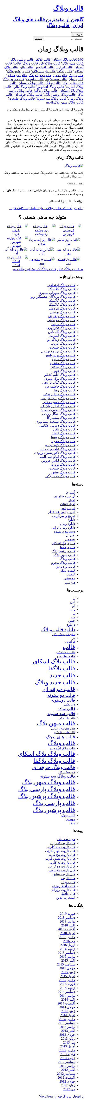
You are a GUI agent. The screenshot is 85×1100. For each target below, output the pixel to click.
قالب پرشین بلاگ (22, 59)
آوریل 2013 (67, 1046)
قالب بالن (26, 67)
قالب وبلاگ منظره (62, 363)
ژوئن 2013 (68, 1038)
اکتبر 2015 (68, 960)
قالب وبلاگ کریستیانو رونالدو (34, 269)
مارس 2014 (67, 1019)
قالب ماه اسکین (66, 718)
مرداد (42, 243)
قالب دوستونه (63, 700)
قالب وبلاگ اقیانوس (50, 87)
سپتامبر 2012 (66, 1073)
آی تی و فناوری (64, 496)
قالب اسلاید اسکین (65, 652)
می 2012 (69, 1089)
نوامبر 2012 (67, 1066)
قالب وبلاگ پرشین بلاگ (60, 94)
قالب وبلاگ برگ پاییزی (59, 378)
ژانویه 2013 (67, 1058)
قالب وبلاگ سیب (63, 359)
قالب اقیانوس (44, 67)
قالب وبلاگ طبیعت (22, 98)
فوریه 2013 (67, 1054)
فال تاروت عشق (63, 874)
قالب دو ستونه (61, 695)
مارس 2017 (67, 937)
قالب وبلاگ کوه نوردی (60, 445)
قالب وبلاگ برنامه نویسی (58, 351)
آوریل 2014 (67, 1015)
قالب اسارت (64, 67)
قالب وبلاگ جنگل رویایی (58, 413)
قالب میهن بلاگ (72, 63)
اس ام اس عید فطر (61, 512)
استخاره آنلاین (65, 897)
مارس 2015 (67, 980)
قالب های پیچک (73, 83)
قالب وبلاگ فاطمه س (60, 386)
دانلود (71, 519)
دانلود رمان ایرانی (63, 527)
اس (72, 602)
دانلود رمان (67, 523)
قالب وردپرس (65, 566)
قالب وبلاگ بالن (24, 87)
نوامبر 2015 (67, 956)
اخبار (71, 500)
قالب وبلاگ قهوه (64, 371)
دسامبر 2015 (66, 952)
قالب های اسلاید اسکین (63, 728)
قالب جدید (60, 75)
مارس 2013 (67, 1050)
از (74, 598)
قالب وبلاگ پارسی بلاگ (46, 789)
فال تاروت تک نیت (62, 843)
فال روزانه (68, 882)
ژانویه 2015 (67, 988)
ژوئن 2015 (68, 972)
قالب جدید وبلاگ (40, 75)
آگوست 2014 (66, 1003)
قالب (17, 63)
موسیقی (69, 578)
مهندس (70, 819)
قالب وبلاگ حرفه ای (28, 94)
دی (68, 263)
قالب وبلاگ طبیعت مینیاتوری (55, 421)
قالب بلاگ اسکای (64, 59)
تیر (68, 243)
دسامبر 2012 (66, 1062)
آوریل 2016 (67, 945)
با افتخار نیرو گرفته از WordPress (61, 1096)
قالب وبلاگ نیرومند (62, 308)
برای (73, 610)
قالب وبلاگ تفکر (70, 269)
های (72, 823)
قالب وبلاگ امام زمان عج (57, 406)
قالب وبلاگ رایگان (66, 772)
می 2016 (69, 941)
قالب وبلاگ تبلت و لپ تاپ (57, 449)
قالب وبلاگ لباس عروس (58, 460)
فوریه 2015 (67, 984)
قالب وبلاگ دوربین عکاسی (57, 425)
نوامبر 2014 (67, 995)
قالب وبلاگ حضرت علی (58, 402)
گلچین (71, 574)
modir (50, 102)
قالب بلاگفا (43, 59)
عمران (70, 535)
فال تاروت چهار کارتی (60, 851)
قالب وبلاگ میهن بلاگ (68, 102)
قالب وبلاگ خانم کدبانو (59, 374)
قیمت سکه (67, 570)
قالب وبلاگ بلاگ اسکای (46, 753)
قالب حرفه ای (17, 75)
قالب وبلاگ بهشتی (62, 312)
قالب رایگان (69, 704)
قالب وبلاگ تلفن (64, 429)
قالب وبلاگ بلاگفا (46, 90)
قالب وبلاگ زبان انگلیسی (58, 398)
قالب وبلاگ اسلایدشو (62, 748)
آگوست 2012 (66, 1077)
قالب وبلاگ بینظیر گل (60, 417)
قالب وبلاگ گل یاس (61, 332)
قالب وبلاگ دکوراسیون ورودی (54, 452)
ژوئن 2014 (68, 1011)
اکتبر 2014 (68, 999)
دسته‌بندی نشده (64, 531)
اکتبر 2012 (68, 1069)
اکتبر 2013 (68, 1030)
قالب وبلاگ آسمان (31, 83)
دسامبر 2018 (66, 917)
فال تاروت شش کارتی (60, 858)
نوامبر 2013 (67, 1027)
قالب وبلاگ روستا (63, 437)
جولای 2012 (67, 1081)
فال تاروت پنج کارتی (61, 854)
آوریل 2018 (67, 933)
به (74, 613)
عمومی (70, 539)
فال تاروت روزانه (63, 890)
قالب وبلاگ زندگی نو (61, 339)
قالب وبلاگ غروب (63, 343)
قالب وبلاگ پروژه (63, 464)
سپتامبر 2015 (66, 964)
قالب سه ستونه (56, 79)
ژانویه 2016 (67, 948)
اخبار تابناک (67, 504)
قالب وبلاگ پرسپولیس (60, 355)
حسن (71, 620)
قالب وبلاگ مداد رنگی (60, 476)
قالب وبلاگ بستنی (63, 367)
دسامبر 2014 (66, 991)
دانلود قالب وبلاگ (34, 63)
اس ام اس (68, 508)
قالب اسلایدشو (66, 656)
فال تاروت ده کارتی (61, 866)
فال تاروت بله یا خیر (61, 870)
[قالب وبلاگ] (74, 165)
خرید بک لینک (66, 839)
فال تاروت (68, 878)
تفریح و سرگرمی (63, 516)
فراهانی (70, 641)
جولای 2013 (67, 1034)
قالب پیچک (76, 75)
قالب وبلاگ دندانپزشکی (59, 394)
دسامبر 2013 (66, 1023)
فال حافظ (68, 893)
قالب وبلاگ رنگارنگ (61, 316)
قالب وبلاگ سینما (63, 324)
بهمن (42, 263)
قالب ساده (66, 708)
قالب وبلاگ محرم (63, 441)
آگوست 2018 (66, 929)
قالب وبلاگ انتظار (63, 433)
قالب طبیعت (35, 79)
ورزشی (70, 582)
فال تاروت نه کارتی (62, 862)
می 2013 (69, 1042)
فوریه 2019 (67, 913)
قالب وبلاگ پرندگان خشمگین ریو (53, 296)
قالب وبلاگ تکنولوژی (61, 328)
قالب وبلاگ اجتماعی (61, 285)
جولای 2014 (67, 1007)
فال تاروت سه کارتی (61, 847)
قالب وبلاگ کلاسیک (62, 289)
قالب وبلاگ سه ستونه (51, 98)
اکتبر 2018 (68, 925)
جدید (73, 617)
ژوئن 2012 (68, 1085)
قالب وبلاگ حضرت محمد (58, 410)
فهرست (77, 34)
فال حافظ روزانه (63, 886)
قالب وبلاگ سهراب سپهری (57, 293)
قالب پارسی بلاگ (43, 71)
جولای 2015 (67, 968)
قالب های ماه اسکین (64, 732)
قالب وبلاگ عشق (63, 472)
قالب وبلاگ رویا (64, 390)
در (73, 638)
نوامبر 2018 (67, 921)
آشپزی (70, 492)
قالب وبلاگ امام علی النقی (57, 456)
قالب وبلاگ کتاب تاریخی (58, 382)
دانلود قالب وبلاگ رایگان (63, 634)
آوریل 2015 (67, 976)
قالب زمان (75, 79)
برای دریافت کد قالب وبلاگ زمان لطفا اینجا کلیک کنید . (46, 208)
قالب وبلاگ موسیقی (61, 320)
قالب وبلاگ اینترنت (62, 335)
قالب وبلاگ (53, 63)
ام (73, 606)
